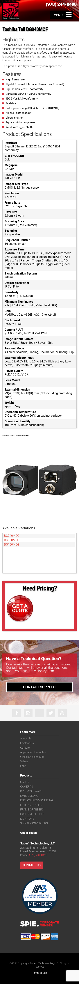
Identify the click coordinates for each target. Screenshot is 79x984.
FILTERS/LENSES (31, 805)
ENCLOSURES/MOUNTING (36, 800)
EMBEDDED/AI (29, 795)
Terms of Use (39, 972)
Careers (25, 747)
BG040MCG (11, 535)
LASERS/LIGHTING (32, 814)
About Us (25, 738)
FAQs (23, 766)
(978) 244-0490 (38, 855)
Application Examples (33, 752)
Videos (24, 761)
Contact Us (27, 743)
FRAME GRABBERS (32, 809)
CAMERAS (26, 786)
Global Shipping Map (32, 757)
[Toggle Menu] (61, 14)
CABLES (25, 782)
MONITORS (27, 818)
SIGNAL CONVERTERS (34, 823)
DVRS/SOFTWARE (31, 791)
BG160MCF (11, 540)
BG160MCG (11, 544)
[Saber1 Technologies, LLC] (10, 10)
